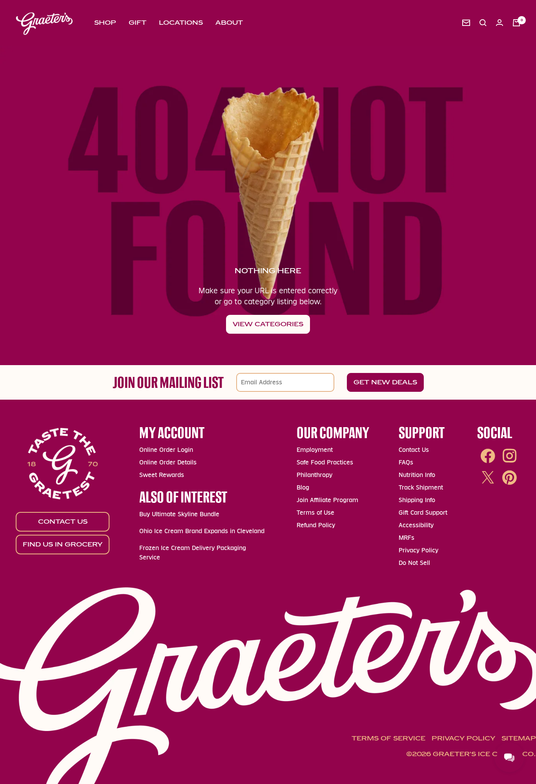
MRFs (406, 537)
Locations (181, 22)
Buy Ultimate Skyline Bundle (179, 514)
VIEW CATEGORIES (268, 324)
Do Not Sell (414, 563)
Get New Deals (385, 382)
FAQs (406, 462)
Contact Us (63, 521)
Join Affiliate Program (327, 500)
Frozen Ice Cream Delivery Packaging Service (192, 552)
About (229, 22)
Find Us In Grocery (62, 544)
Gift (137, 22)
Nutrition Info (417, 475)
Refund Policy (316, 525)
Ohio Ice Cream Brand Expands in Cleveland (201, 531)
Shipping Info (417, 500)
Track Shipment (421, 487)
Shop (105, 22)
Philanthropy (314, 475)
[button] (483, 22)
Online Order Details (168, 462)
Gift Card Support (423, 512)
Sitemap (518, 738)
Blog (303, 487)
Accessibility (416, 525)
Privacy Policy (418, 550)
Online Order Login (166, 449)
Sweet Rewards (161, 475)
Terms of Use (315, 512)
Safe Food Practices (325, 462)
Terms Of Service (388, 738)
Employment (315, 449)
